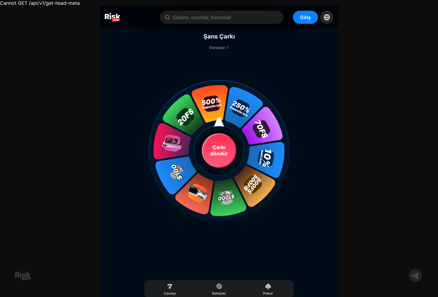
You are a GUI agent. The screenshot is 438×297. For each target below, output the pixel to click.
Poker (268, 293)
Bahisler (219, 293)
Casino (170, 293)
